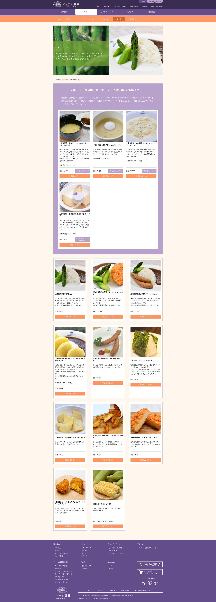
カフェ (86, 12)
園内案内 (64, 12)
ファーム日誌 (59, 556)
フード (119, 19)
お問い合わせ (134, 6)
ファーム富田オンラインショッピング (151, 572)
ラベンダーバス (113, 550)
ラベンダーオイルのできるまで (64, 571)
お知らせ (106, 6)
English (111, 566)
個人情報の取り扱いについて (144, 590)
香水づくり (58, 568)
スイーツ (105, 19)
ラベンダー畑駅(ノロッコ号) (147, 548)
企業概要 (112, 590)
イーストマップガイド (115, 548)
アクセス (130, 12)
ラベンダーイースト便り (116, 553)
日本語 (143, 1)
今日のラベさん (86, 566)
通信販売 (151, 12)
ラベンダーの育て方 (61, 582)
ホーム (99, 6)
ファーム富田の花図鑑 (61, 553)
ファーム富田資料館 (156, 6)
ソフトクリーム (88, 19)
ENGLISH (151, 1)
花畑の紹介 (58, 548)
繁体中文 (158, 1)
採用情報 (144, 6)
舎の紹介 (57, 550)
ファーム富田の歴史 (61, 566)
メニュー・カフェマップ (65, 19)
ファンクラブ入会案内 (119, 6)
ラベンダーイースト (108, 12)
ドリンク (133, 19)
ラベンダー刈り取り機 (61, 579)
